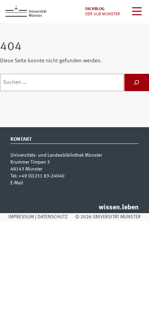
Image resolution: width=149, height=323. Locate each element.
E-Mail (16, 183)
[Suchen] (136, 82)
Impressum (21, 217)
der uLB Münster (102, 14)
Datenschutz (52, 217)
